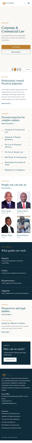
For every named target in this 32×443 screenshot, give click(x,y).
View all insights (7, 314)
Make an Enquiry (16, 52)
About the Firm (7, 103)
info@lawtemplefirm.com (9, 403)
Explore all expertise (8, 123)
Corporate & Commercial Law (10, 413)
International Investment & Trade (11, 428)
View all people (7, 188)
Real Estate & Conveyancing (10, 425)
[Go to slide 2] (15, 69)
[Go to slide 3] (18, 69)
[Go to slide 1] (12, 69)
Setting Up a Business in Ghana (13, 323)
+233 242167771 (7, 401)
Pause (28, 69)
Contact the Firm (10, 359)
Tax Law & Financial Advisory (10, 419)
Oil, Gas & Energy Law (8, 422)
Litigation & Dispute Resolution (11, 416)
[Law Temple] (8, 3)
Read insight (6, 332)
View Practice (16, 47)
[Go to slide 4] (20, 69)
